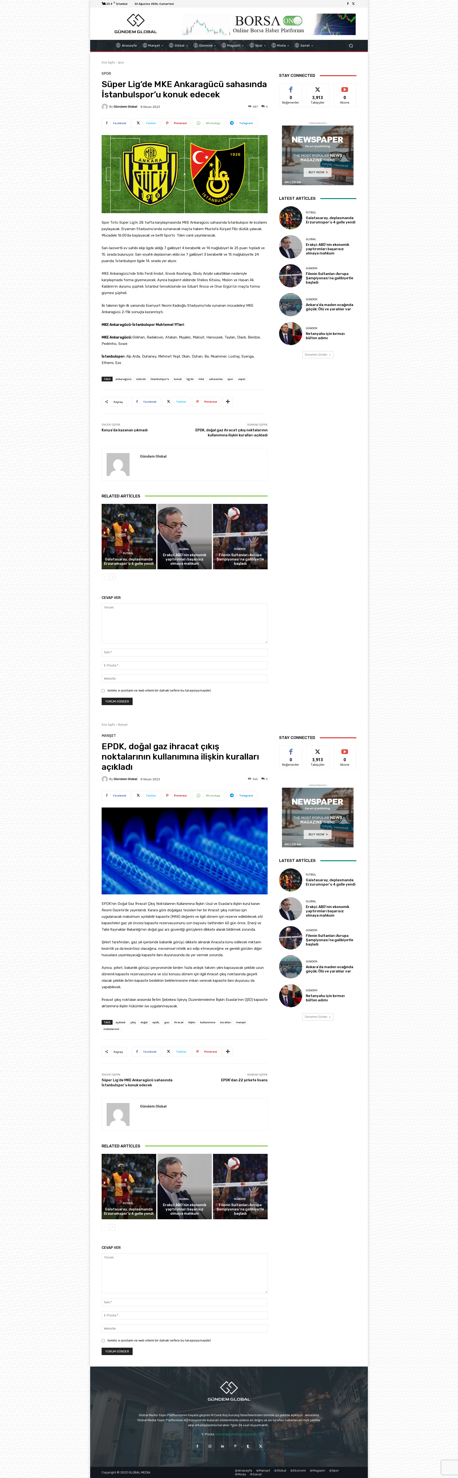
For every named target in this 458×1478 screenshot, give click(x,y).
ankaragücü (123, 379)
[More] (228, 401)
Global (184, 549)
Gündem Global (125, 106)
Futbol (128, 553)
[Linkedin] (222, 1446)
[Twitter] (353, 4)
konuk (178, 379)
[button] (350, 45)
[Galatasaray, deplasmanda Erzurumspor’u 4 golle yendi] (129, 536)
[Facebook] (348, 4)
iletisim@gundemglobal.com (235, 1434)
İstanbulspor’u (160, 379)
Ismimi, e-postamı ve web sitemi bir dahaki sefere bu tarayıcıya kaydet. (159, 690)
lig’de (190, 379)
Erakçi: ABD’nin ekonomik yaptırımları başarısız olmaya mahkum (184, 559)
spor (230, 379)
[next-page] (112, 577)
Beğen (290, 87)
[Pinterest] (235, 1446)
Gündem (239, 549)
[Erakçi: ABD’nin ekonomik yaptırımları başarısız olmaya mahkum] (184, 536)
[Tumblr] (248, 1446)
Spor (121, 62)
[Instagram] (210, 1446)
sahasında (216, 379)
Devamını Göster (316, 355)
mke (201, 379)
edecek (141, 379)
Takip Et (318, 87)
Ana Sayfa (108, 62)
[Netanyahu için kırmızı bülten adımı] (290, 333)
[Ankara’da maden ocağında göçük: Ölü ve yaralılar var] (290, 304)
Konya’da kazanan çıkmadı (125, 430)
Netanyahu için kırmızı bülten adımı (325, 336)
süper (242, 379)
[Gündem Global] (105, 107)
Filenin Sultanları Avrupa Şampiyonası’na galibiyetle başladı (240, 559)
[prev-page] (105, 577)
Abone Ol (345, 87)
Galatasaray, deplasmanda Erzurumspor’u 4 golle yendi (129, 561)
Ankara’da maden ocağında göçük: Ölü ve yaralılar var (329, 307)
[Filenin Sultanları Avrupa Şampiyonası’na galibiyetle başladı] (240, 536)
